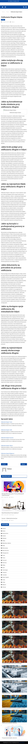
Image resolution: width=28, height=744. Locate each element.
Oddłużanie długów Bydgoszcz (7, 453)
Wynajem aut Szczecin (24, 464)
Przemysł (4, 560)
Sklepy (3, 565)
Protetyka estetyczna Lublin (5, 464)
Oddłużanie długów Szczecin (7, 437)
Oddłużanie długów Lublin (6, 429)
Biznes (3, 531)
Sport (3, 567)
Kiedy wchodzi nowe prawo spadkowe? (10, 512)
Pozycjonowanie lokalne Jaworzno (9, 737)
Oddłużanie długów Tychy (6, 422)
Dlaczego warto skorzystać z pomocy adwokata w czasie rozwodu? (13, 494)
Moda (3, 545)
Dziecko (4, 535)
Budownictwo (5, 533)
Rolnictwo (4, 562)
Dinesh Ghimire (22, 742)
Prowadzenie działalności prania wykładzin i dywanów (13, 708)
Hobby (3, 540)
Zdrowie (4, 587)
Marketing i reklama (6, 543)
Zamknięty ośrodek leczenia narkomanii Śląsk (12, 604)
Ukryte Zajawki (5, 577)
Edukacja (4, 538)
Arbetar (4, 528)
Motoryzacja (5, 548)
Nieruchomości (5, 550)
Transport (4, 572)
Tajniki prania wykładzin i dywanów (9, 723)
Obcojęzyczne (5, 552)
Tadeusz (12, 21)
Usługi (3, 582)
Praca (3, 555)
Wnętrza (4, 584)
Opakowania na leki (6, 678)
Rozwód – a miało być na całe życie (9, 518)
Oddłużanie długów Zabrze (7, 445)
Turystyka (4, 574)
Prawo (3, 19)
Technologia (5, 570)
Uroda (3, 579)
